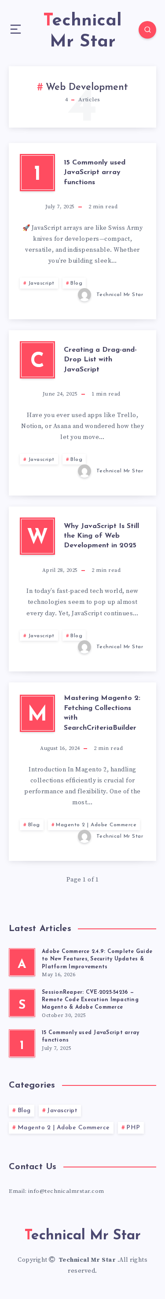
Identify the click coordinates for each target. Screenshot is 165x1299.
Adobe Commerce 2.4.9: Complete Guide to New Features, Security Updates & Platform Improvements (97, 959)
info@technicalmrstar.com (66, 1191)
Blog (76, 283)
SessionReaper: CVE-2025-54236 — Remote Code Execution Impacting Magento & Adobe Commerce (90, 1000)
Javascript (41, 283)
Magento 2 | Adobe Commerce (96, 825)
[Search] (147, 30)
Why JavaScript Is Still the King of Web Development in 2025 (101, 536)
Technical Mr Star (88, 1260)
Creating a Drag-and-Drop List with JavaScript (100, 359)
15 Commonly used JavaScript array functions (94, 172)
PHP (133, 1127)
